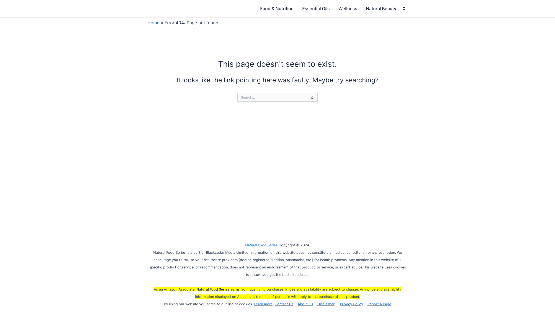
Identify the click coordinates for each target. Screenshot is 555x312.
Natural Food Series (261, 245)
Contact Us (284, 304)
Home (153, 22)
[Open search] (404, 8)
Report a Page (379, 304)
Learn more (263, 304)
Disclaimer (326, 304)
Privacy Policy (351, 304)
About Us (305, 304)
